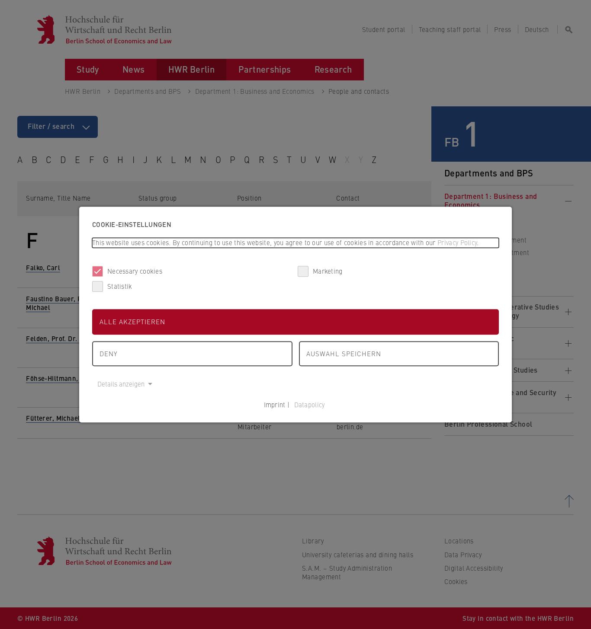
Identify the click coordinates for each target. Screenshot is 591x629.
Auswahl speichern (343, 353)
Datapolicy (309, 404)
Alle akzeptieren (132, 321)
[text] (295, 243)
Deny (108, 353)
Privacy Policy (457, 242)
